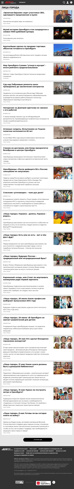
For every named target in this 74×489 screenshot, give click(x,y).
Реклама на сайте (61, 451)
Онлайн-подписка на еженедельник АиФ (50, 449)
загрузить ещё (38, 439)
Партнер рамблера (29, 482)
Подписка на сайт (19, 451)
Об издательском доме (21, 449)
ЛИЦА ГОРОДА (6, 23)
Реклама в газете (19, 453)
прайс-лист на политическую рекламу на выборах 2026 (42, 453)
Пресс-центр (33, 449)
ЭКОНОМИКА (6, 59)
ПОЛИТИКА (6, 78)
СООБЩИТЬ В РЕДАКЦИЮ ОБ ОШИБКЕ (24, 455)
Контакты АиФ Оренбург (47, 451)
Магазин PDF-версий (32, 451)
